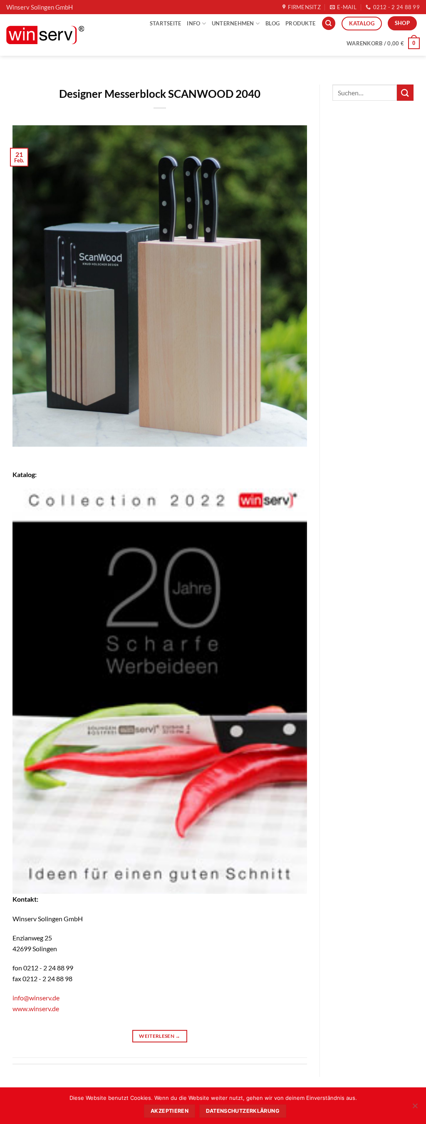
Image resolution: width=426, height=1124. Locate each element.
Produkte (300, 23)
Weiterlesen (160, 1036)
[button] (383, 43)
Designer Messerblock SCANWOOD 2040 (159, 93)
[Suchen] (328, 23)
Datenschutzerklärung (243, 1111)
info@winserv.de (35, 998)
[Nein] (415, 1108)
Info (193, 23)
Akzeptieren (169, 1111)
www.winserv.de (35, 1008)
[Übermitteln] (405, 93)
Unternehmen (233, 23)
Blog (272, 23)
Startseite (165, 23)
